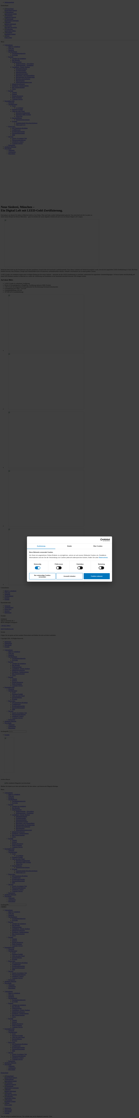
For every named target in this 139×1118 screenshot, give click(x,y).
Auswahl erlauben (69, 576)
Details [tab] (69, 546)
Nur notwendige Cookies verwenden (42, 576)
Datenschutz (103, 557)
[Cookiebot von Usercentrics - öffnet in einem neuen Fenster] (101, 539)
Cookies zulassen (97, 576)
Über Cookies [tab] (97, 546)
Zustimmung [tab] (41, 546)
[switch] (59, 567)
